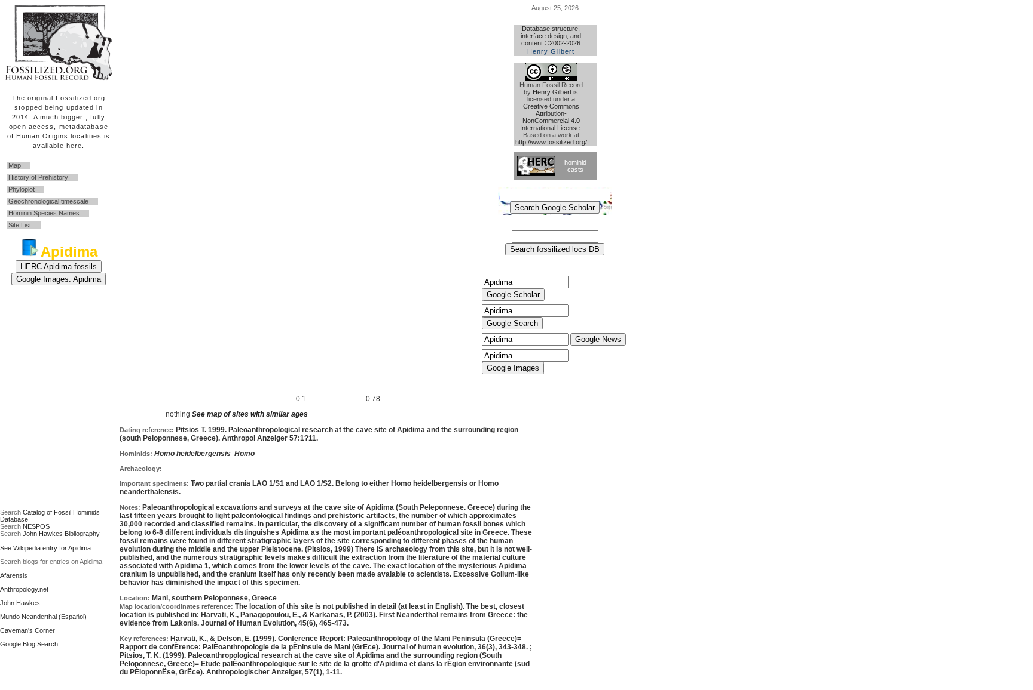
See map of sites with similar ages (249, 414)
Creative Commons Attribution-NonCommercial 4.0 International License (550, 117)
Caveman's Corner (27, 630)
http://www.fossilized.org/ (551, 142)
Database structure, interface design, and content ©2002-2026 (551, 40)
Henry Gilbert (552, 92)
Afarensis (13, 575)
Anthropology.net (24, 589)
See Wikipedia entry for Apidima (45, 548)
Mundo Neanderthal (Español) (43, 616)
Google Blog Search (29, 644)
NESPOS (36, 526)
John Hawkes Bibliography (61, 533)
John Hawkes (20, 602)
